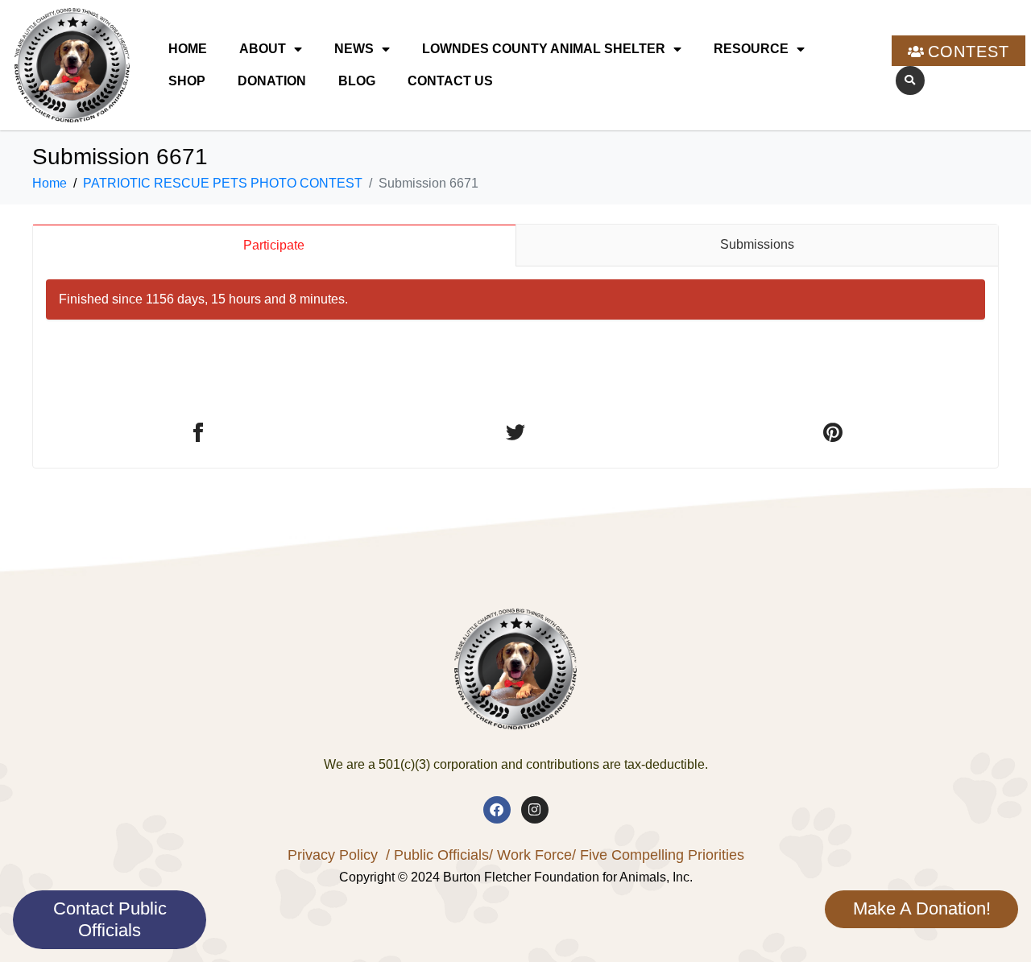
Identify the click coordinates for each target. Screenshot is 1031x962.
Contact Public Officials (110, 918)
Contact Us (450, 81)
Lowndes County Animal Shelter (543, 49)
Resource (751, 49)
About (262, 49)
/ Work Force (530, 855)
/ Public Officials (437, 855)
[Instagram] (535, 810)
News (354, 49)
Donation (272, 81)
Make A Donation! (922, 908)
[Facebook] (497, 810)
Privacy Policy (333, 855)
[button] (910, 80)
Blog (356, 81)
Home (187, 49)
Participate (273, 245)
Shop (186, 81)
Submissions (757, 244)
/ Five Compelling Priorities (658, 855)
